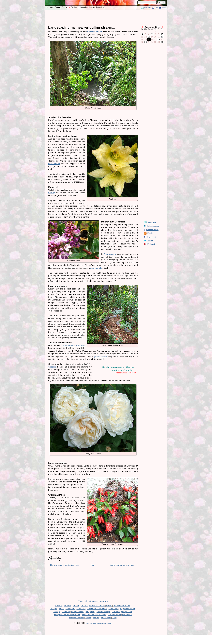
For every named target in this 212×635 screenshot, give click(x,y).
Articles (84, 605)
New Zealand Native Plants (94, 614)
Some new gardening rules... (123, 565)
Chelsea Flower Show (97, 608)
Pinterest (151, 244)
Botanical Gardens (121, 605)
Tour (114, 617)
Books (109, 605)
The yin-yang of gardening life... (64, 565)
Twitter (150, 240)
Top (92, 565)
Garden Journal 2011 (97, 7)
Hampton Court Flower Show (67, 614)
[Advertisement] (106, 17)
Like (156, 7)
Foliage (57, 611)
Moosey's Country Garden (57, 7)
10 (162, 34)
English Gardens (127, 608)
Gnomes (66, 611)
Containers (114, 608)
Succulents (106, 617)
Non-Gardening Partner (74, 345)
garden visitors (100, 356)
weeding (52, 367)
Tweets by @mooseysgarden (93, 601)
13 (149, 37)
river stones (54, 163)
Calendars (70, 608)
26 (145, 42)
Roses (88, 617)
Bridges (53, 608)
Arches (76, 605)
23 (158, 39)
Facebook (151, 237)
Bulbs (61, 608)
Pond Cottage (110, 254)
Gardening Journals (79, 7)
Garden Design (103, 611)
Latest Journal (153, 226)
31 (162, 42)
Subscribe (147, 7)
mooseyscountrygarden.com (99, 623)
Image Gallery (77, 611)
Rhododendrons (76, 617)
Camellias (81, 608)
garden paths (96, 268)
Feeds (150, 233)
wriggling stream (95, 32)
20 (149, 39)
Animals (58, 605)
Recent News (152, 230)
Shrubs (96, 617)
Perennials (127, 614)
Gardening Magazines (122, 611)
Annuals (67, 605)
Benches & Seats (97, 605)
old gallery (90, 611)
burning (51, 192)
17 (162, 37)
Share (164, 7)
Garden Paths (114, 614)
